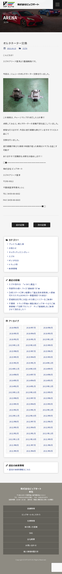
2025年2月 (14, 363)
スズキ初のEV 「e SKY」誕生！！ (23, 284)
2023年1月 (31, 410)
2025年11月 (14, 345)
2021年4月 (31, 451)
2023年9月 (48, 392)
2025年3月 (48, 357)
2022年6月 (48, 421)
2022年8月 (14, 421)
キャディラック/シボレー (19, 252)
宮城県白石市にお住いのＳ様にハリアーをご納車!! (31, 299)
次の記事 (42, 224)
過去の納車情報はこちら (19, 469)
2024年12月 (48, 363)
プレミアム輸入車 (16, 244)
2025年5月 (14, 357)
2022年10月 (31, 415)
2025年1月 (31, 363)
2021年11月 (14, 439)
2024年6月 (48, 374)
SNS (31, 533)
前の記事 (20, 224)
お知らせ (13, 248)
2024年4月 (31, 380)
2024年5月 (14, 380)
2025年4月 (31, 357)
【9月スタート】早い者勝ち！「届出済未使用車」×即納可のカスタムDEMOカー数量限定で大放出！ (32, 294)
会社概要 (31, 539)
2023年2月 (14, 410)
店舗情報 (31, 508)
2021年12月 (48, 433)
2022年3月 (48, 427)
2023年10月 (31, 392)
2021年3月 (48, 451)
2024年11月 (14, 368)
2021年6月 (48, 445)
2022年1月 (31, 433)
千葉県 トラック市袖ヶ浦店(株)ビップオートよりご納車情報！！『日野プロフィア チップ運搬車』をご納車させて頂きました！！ (32, 306)
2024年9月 (48, 368)
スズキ (25, 48)
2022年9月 (48, 415)
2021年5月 (14, 451)
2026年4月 (31, 333)
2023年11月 (14, 392)
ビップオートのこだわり (31, 514)
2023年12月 (48, 386)
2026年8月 (14, 327)
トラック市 (13, 264)
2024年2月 (14, 386)
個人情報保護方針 (31, 551)
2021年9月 (48, 439)
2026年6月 (48, 327)
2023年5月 (14, 404)
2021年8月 (14, 445)
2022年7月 (31, 421)
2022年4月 (31, 427)
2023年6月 (48, 398)
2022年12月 (48, 410)
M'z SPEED (14, 260)
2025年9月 (48, 345)
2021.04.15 (11, 48)
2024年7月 (31, 374)
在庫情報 (31, 520)
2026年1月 (31, 339)
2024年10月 (31, 368)
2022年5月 (14, 427)
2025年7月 (31, 351)
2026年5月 (14, 333)
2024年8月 (14, 374)
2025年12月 (48, 339)
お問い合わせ (31, 545)
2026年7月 (31, 327)
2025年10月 (31, 345)
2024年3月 (48, 380)
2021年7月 (31, 445)
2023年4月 (31, 404)
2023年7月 (31, 398)
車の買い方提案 (31, 527)
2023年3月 (48, 404)
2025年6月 (48, 351)
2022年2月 (14, 433)
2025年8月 (14, 351)
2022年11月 (14, 415)
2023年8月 (14, 398)
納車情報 (13, 268)
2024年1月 (31, 386)
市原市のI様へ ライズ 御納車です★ (24, 288)
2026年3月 (48, 333)
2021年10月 (31, 439)
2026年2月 (14, 339)
